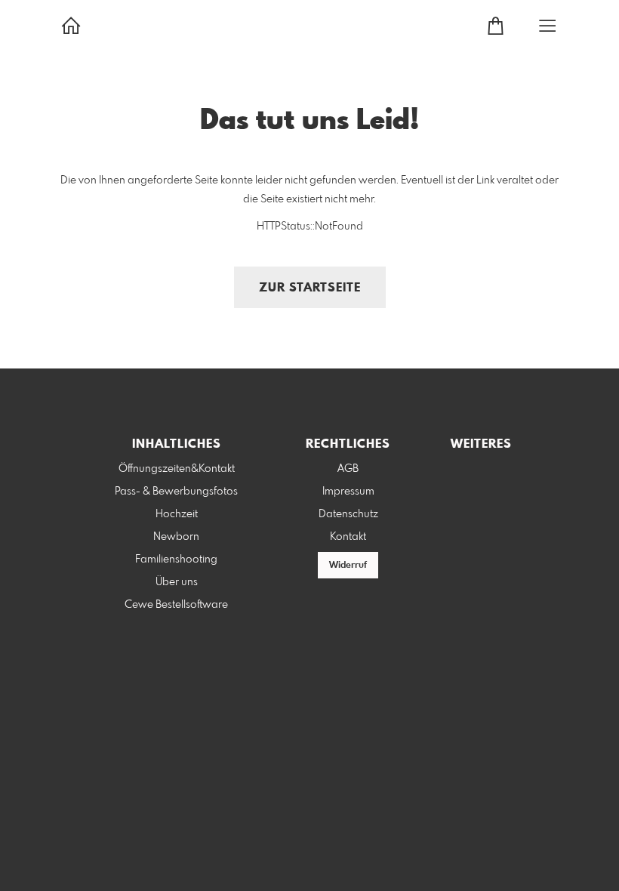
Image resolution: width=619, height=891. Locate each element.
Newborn (176, 537)
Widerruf (348, 565)
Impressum (348, 491)
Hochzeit (177, 514)
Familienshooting (176, 559)
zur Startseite (310, 288)
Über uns (177, 582)
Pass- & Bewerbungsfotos (176, 491)
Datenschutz (348, 514)
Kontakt (348, 537)
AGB (348, 469)
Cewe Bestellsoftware (176, 605)
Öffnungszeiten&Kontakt (177, 469)
